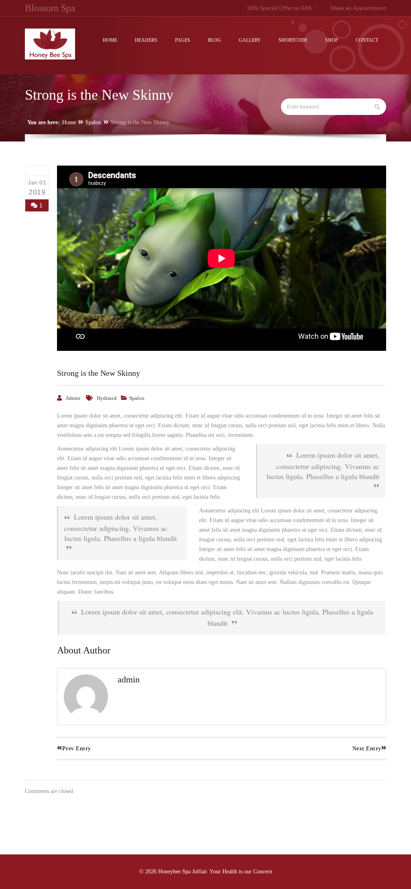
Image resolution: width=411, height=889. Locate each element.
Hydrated (107, 398)
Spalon (93, 122)
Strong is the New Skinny (98, 373)
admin (72, 398)
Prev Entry (76, 749)
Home (69, 122)
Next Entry (366, 749)
